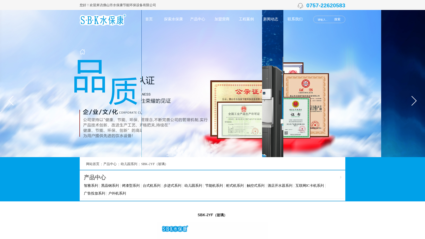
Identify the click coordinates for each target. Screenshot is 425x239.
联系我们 (295, 19)
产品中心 (197, 19)
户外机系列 (117, 193)
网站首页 (92, 164)
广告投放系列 (94, 193)
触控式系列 (256, 185)
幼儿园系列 (193, 185)
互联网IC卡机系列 (310, 185)
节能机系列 (214, 185)
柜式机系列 (235, 185)
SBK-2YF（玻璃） (154, 164)
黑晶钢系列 (110, 185)
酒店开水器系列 (280, 185)
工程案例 (246, 19)
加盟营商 (222, 19)
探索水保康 (173, 19)
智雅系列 (91, 185)
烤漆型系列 (131, 185)
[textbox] (324, 20)
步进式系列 (172, 185)
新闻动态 (270, 19)
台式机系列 (151, 185)
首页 (149, 19)
